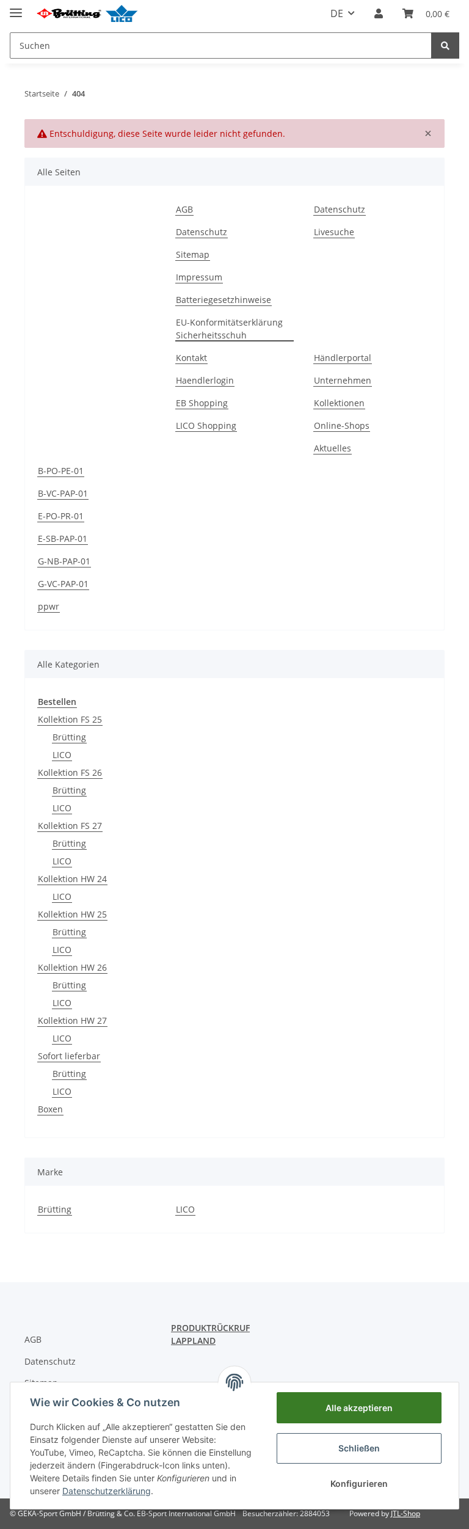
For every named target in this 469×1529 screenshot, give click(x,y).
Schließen (359, 1448)
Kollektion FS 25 (70, 719)
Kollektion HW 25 (72, 914)
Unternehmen (342, 380)
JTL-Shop (405, 1513)
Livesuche (334, 232)
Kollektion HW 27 (72, 1020)
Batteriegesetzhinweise (223, 299)
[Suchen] (445, 45)
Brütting (69, 737)
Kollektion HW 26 (72, 967)
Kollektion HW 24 (72, 879)
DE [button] (336, 13)
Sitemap (192, 254)
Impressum (199, 277)
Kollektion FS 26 (70, 772)
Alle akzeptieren (359, 1408)
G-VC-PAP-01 (63, 583)
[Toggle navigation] (16, 7)
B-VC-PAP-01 (63, 493)
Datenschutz (201, 232)
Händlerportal (342, 357)
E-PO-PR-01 (61, 516)
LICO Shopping (206, 425)
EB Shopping (202, 403)
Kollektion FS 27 (70, 825)
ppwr (48, 606)
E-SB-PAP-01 (62, 538)
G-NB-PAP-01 (64, 561)
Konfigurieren (359, 1483)
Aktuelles (332, 448)
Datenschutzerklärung (106, 1491)
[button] (379, 13)
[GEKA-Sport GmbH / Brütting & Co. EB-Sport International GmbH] (87, 13)
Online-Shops (341, 425)
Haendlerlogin (205, 380)
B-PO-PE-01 (61, 470)
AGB (184, 209)
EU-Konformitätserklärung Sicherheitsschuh (229, 328)
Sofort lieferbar (69, 1056)
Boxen (50, 1109)
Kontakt (191, 357)
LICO (62, 755)
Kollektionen (339, 403)
